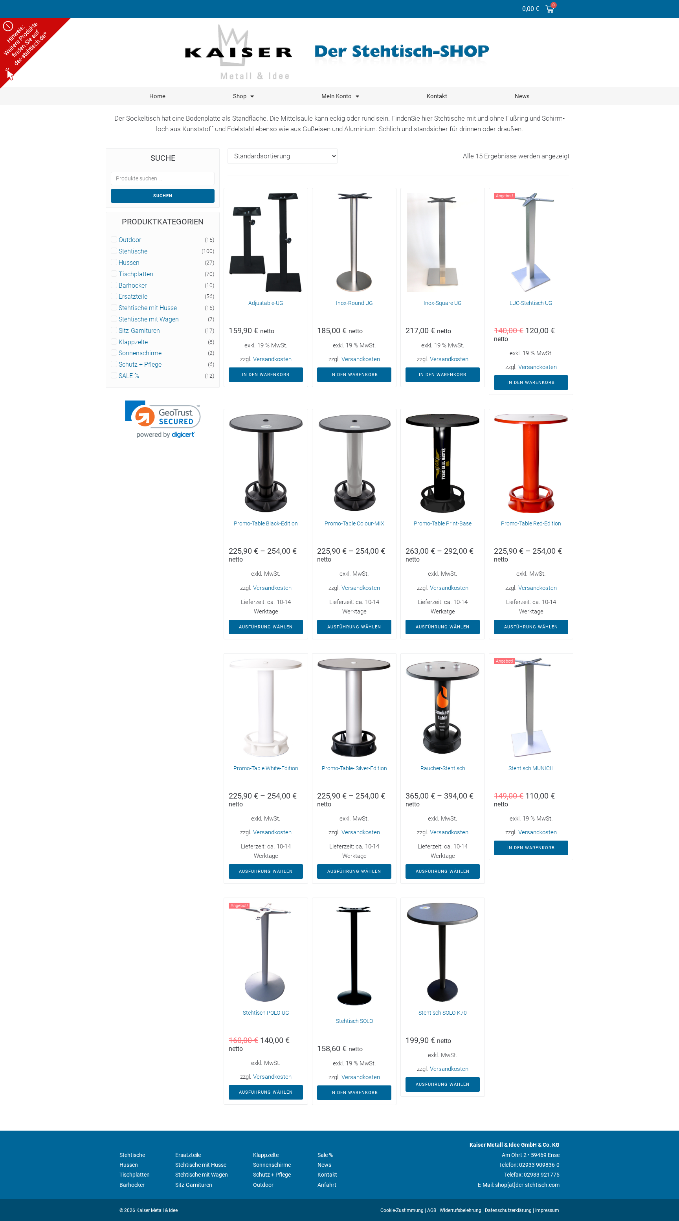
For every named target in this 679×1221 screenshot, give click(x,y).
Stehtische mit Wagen (149, 319)
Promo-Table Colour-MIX (354, 523)
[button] (162, 419)
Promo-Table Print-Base (443, 523)
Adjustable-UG (265, 303)
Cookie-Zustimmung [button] (402, 1210)
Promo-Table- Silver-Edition (354, 768)
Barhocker (133, 285)
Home (157, 96)
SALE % (129, 376)
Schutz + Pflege (140, 364)
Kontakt (437, 96)
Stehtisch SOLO (354, 1021)
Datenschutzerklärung (508, 1210)
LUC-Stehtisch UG (531, 303)
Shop (239, 96)
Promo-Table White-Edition (265, 768)
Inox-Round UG (354, 303)
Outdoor (130, 240)
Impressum (547, 1210)
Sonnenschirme (140, 353)
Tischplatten (136, 274)
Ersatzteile (133, 296)
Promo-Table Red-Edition (531, 523)
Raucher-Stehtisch (442, 768)
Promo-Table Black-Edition (266, 523)
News (522, 96)
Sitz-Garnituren (139, 330)
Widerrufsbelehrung (460, 1210)
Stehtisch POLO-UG (266, 1013)
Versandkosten (272, 359)
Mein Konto (336, 96)
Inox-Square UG (443, 303)
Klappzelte (133, 342)
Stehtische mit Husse (148, 308)
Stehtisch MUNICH (531, 768)
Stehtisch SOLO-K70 (442, 1013)
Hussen (129, 262)
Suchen (163, 195)
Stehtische (133, 251)
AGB (431, 1210)
